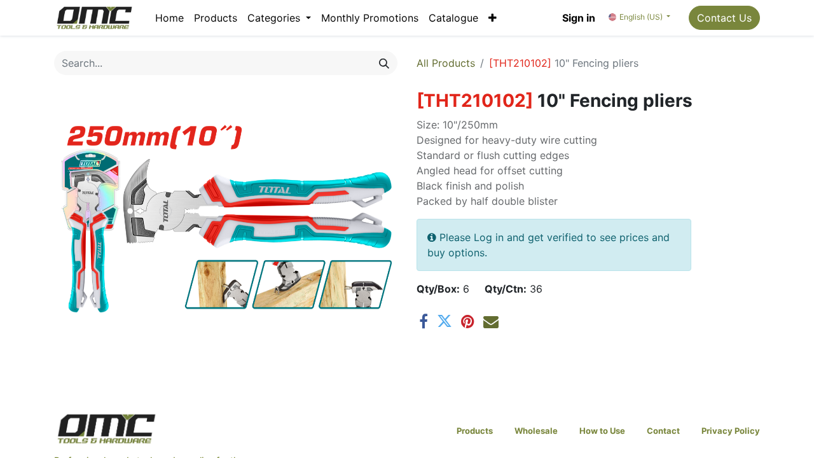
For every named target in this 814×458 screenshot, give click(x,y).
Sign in (578, 17)
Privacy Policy (730, 431)
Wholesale (536, 431)
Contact (663, 431)
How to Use (602, 431)
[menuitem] (169, 18)
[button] (492, 18)
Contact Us (724, 17)
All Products (446, 63)
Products (475, 431)
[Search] (384, 63)
